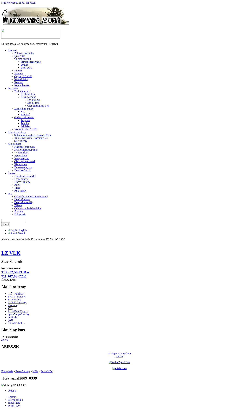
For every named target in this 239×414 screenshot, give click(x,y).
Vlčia (35, 371)
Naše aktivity (21, 79)
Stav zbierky (20, 140)
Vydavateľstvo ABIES (25, 129)
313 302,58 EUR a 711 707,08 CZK (15, 274)
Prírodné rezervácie (31, 61)
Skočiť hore (14, 402)
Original (12, 390)
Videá (17, 187)
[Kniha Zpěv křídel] (119, 362)
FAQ (10, 320)
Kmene (18, 70)
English (23, 230)
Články (11, 173)
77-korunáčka (21, 152)
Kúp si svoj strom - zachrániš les (30, 138)
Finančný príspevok (24, 146)
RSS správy (20, 190)
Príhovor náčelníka (24, 53)
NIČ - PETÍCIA (16, 293)
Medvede (12, 305)
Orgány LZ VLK (23, 76)
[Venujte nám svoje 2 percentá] (30, 37)
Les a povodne (28, 97)
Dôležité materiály (23, 202)
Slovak (21, 233)
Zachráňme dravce (23, 108)
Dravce (24, 64)
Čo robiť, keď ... (16, 323)
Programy (13, 88)
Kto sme (12, 50)
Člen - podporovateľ (24, 161)
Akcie (17, 184)
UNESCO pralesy (17, 302)
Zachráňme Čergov (18, 311)
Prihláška (25, 126)
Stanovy (18, 73)
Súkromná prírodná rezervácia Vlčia (32, 135)
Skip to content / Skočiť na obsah (18, 2)
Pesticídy (12, 317)
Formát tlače (14, 405)
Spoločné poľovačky (18, 314)
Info (10, 193)
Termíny (25, 123)
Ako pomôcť (14, 143)
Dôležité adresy (22, 199)
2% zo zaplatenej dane (25, 149)
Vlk (23, 111)
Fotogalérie (20, 214)
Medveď (25, 114)
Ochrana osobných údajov (27, 208)
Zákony (18, 205)
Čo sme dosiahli (22, 58)
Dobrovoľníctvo (22, 170)
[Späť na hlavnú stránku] (35, 24)
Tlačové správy (22, 181)
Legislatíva (26, 67)
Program (25, 120)
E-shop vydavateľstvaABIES (119, 355)
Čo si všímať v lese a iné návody (31, 196)
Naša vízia (19, 56)
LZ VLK (10, 253)
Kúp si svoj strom (17, 132)
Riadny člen (20, 164)
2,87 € (4, 339)
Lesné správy (21, 179)
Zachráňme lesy (22, 91)
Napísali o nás (21, 85)
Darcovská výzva (23, 167)
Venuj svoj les (21, 158)
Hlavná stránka (15, 399)
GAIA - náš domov (24, 117)
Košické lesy (14, 299)
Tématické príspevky (25, 176)
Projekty (18, 211)
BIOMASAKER (16, 296)
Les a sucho (33, 102)
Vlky (10, 308)
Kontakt (18, 82)
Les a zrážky (33, 99)
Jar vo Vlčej (47, 371)
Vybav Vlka (20, 155)
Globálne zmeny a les (38, 105)
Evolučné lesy (28, 94)
